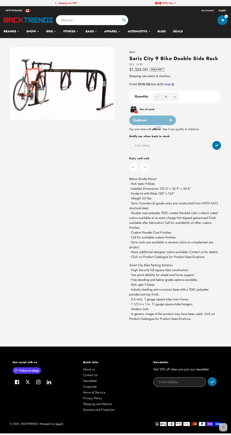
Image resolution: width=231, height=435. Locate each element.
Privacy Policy (92, 398)
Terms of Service (94, 392)
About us (89, 369)
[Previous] (56, 3)
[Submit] (212, 381)
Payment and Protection (99, 409)
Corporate (90, 386)
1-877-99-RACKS (13, 10)
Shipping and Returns (97, 404)
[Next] (175, 3)
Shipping (135, 76)
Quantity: (142, 96)
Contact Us (90, 375)
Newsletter (90, 381)
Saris (132, 52)
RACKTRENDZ (29, 424)
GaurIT (59, 424)
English (222, 10)
